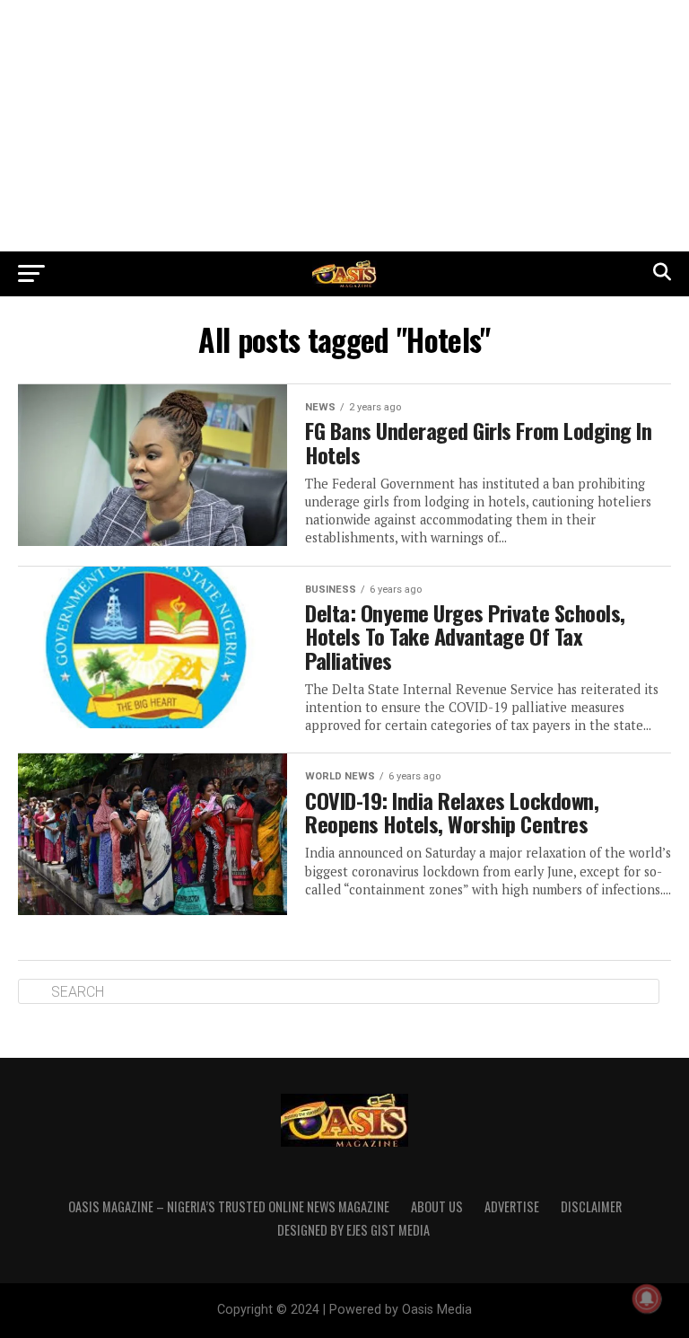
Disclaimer (591, 1206)
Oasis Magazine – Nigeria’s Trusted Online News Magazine (228, 1206)
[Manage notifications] (646, 1298)
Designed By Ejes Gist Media (353, 1229)
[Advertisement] (344, 125)
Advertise (511, 1206)
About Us (437, 1206)
